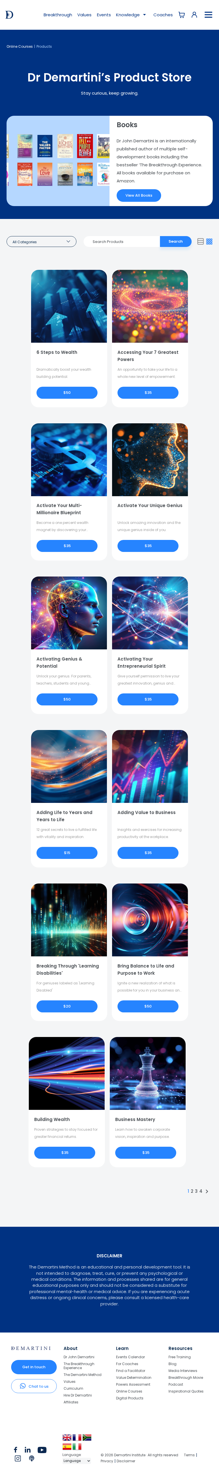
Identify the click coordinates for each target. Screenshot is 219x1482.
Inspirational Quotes (186, 1391)
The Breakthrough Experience (79, 1365)
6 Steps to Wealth (56, 352)
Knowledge (128, 15)
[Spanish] (67, 1448)
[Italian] (77, 1448)
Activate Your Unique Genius (149, 505)
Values (84, 15)
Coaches (163, 15)
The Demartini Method (83, 1374)
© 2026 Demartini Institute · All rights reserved (139, 1455)
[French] (77, 1439)
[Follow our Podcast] (32, 1459)
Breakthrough (58, 15)
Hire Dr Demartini (78, 1395)
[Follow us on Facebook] (16, 1451)
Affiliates (71, 1402)
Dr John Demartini (79, 1357)
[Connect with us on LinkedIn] (28, 1451)
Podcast (176, 1384)
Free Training (180, 1357)
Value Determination (133, 1377)
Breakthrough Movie (186, 1377)
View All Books (138, 195)
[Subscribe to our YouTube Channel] (42, 1451)
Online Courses (20, 46)
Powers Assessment (133, 1384)
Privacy (107, 1461)
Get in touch (33, 1367)
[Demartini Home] (30, 1348)
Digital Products (129, 1398)
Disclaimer (126, 1461)
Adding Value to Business (146, 812)
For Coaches (127, 1363)
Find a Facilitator (130, 1370)
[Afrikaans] (87, 1439)
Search (176, 241)
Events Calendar (130, 1357)
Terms (189, 1455)
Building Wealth (52, 1119)
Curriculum (73, 1388)
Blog (173, 1363)
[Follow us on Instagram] (18, 1459)
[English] (67, 1439)
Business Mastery (135, 1119)
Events (104, 15)
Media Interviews (183, 1370)
